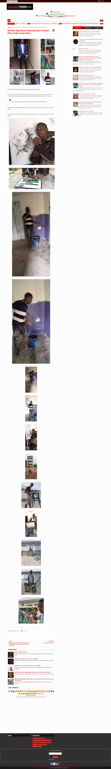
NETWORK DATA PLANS (44, 742)
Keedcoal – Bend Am (83, 48)
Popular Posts (78, 27)
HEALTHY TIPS (36, 740)
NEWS (34, 744)
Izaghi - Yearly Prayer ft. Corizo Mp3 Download (89, 31)
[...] (16, 655)
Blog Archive (98, 27)
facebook (101, 1)
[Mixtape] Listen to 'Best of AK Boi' (86, 111)
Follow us (45, 15)
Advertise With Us (35, 1)
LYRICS (34, 742)
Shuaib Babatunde (58, 759)
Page (39, 15)
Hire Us (57, 15)
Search (101, 21)
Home (9, 20)
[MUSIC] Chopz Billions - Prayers (86, 75)
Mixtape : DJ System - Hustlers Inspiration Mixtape (90, 67)
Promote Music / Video (71, 766)
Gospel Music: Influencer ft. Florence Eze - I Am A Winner (35, 23)
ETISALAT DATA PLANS (38, 738)
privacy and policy (22, 742)
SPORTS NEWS (42, 744)
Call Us (51, 15)
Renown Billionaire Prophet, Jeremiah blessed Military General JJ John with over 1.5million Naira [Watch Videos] (91, 85)
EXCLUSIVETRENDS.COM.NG (42, 767)
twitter (99, 1)
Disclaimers (21, 1)
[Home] (9, 27)
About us (12, 744)
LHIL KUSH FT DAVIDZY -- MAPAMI (87, 94)
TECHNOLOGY (36, 746)
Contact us (28, 1)
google (103, 1)
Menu (43, 1)
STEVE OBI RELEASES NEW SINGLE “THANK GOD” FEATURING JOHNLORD (71, 23)
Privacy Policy (56, 766)
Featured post (88, 27)
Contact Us (62, 766)
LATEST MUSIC (45, 740)
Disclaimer (18, 739)
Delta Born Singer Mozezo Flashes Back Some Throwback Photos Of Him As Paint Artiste (28, 31)
